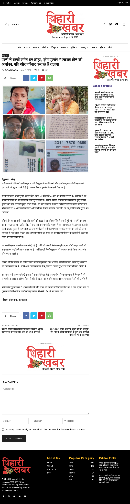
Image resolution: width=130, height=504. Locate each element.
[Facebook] (104, 24)
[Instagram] (9, 496)
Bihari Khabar (11, 70)
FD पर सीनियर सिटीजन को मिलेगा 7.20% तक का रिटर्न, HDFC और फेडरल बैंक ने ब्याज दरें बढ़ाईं (105, 108)
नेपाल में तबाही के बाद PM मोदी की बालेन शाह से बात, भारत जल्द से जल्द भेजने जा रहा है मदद (104, 96)
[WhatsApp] (49, 78)
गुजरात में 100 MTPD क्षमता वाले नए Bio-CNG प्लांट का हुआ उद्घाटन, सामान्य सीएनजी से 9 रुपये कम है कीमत (104, 135)
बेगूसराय (5, 55)
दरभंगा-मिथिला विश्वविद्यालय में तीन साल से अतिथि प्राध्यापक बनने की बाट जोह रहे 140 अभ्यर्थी (22, 331)
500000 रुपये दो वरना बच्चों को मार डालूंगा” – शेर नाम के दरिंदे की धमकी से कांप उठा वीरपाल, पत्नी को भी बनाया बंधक (68, 332)
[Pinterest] (41, 78)
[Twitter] (110, 24)
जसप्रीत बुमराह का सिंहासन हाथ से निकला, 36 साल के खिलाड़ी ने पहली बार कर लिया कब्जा (105, 149)
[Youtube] (116, 24)
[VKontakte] (19, 496)
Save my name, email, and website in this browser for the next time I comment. (46, 429)
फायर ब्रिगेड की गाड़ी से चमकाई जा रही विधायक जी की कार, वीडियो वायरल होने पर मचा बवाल (105, 121)
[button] (124, 24)
